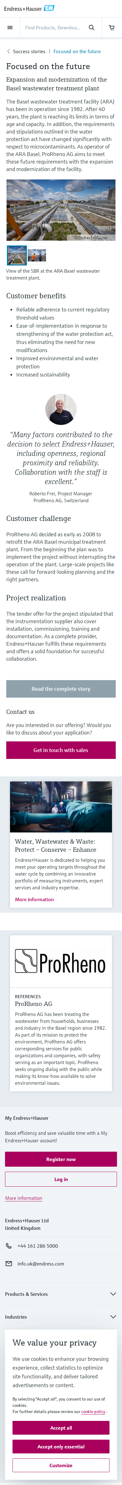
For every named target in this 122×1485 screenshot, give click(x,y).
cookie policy (93, 1411)
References (28, 996)
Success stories (29, 51)
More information (34, 899)
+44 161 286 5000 (38, 1246)
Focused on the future (77, 51)
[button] (61, 1159)
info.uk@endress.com (41, 1263)
